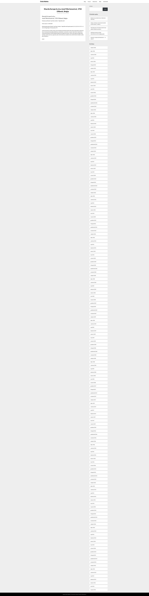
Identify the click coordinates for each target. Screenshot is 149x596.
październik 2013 (94, 558)
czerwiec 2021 (93, 241)
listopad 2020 (93, 265)
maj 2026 (92, 58)
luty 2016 (92, 461)
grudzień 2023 (93, 137)
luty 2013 (92, 586)
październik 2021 (94, 227)
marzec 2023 (93, 168)
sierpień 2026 (93, 47)
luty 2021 (92, 254)
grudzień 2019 (93, 303)
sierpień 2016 (93, 441)
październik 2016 (94, 434)
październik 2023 (94, 144)
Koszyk (89, 1)
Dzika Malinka (44, 1)
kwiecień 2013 (93, 579)
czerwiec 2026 (93, 54)
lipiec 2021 (93, 237)
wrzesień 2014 (93, 520)
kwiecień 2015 (93, 496)
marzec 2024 (93, 127)
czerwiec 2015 (93, 489)
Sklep (100, 1)
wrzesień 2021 (93, 230)
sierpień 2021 (93, 234)
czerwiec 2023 (93, 158)
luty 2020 (92, 296)
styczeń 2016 (93, 465)
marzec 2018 (93, 375)
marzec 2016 (93, 458)
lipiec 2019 (93, 320)
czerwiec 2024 (93, 116)
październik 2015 (94, 475)
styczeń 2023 (93, 175)
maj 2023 (92, 161)
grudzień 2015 (93, 468)
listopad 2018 (93, 348)
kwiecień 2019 (93, 330)
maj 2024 (92, 120)
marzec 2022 (93, 209)
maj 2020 (92, 285)
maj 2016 (92, 451)
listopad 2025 (93, 64)
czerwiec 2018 (93, 365)
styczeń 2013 (93, 589)
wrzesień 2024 (93, 106)
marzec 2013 (93, 582)
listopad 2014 (93, 513)
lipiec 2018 (93, 361)
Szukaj (91, 6)
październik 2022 (94, 185)
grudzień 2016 (93, 427)
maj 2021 (92, 244)
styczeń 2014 (93, 548)
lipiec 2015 (93, 486)
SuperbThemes (78, 594)
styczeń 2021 (93, 258)
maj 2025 (92, 78)
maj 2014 (92, 534)
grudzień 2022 (93, 178)
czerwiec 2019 (93, 323)
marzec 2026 (93, 61)
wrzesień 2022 (93, 189)
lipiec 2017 (93, 403)
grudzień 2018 (93, 344)
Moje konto (95, 1)
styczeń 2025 (93, 92)
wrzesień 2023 (93, 147)
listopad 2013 (93, 555)
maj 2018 (92, 368)
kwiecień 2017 (93, 413)
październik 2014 (94, 517)
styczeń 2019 (93, 341)
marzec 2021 (93, 251)
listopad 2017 (93, 389)
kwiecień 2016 (93, 455)
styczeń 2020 (93, 299)
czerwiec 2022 (93, 199)
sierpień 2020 (93, 275)
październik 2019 (94, 310)
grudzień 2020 (93, 261)
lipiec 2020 (93, 278)
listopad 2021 (93, 223)
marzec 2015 (93, 499)
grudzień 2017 (93, 386)
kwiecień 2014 (93, 537)
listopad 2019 (93, 306)
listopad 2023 (93, 140)
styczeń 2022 (93, 216)
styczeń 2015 (93, 506)
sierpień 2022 (93, 192)
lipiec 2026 (93, 51)
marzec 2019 (93, 334)
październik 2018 (94, 351)
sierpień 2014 (93, 524)
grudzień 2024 (93, 95)
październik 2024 (94, 102)
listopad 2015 (93, 472)
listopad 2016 (93, 430)
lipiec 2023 (93, 154)
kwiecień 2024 (93, 123)
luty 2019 (92, 337)
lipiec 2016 (93, 444)
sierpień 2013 (93, 565)
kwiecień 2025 (93, 82)
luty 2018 (92, 379)
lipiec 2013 (93, 569)
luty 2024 (92, 130)
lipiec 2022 (93, 196)
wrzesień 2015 (93, 479)
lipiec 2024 (93, 113)
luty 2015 (92, 503)
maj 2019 (92, 327)
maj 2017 (92, 410)
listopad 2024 (93, 99)
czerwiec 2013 (93, 572)
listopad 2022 (93, 182)
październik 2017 (94, 392)
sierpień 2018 (93, 358)
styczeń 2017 (93, 424)
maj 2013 (92, 575)
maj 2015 (92, 493)
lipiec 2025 (93, 71)
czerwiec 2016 (93, 448)
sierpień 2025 (93, 68)
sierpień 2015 (93, 482)
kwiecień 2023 (93, 165)
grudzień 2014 (93, 510)
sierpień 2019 (93, 316)
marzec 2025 (93, 85)
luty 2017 (92, 420)
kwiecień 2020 (93, 289)
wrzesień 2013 (93, 562)
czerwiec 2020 (93, 282)
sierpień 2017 (93, 399)
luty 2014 (92, 544)
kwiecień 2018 (93, 372)
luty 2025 (92, 89)
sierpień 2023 (93, 151)
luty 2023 (92, 171)
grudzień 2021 (93, 220)
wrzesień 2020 (93, 272)
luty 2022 (92, 213)
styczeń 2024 (93, 134)
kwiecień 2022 (93, 206)
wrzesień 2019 (93, 313)
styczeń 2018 (93, 382)
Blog (85, 1)
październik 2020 (94, 268)
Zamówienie (105, 1)
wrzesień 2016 (93, 437)
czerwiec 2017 (93, 406)
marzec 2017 (93, 417)
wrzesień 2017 (93, 396)
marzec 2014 (93, 541)
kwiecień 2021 (93, 247)
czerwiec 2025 (93, 75)
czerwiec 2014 (93, 531)
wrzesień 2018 (93, 354)
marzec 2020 (93, 292)
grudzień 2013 (93, 551)
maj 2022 (92, 203)
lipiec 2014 (93, 527)
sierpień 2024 (93, 109)
